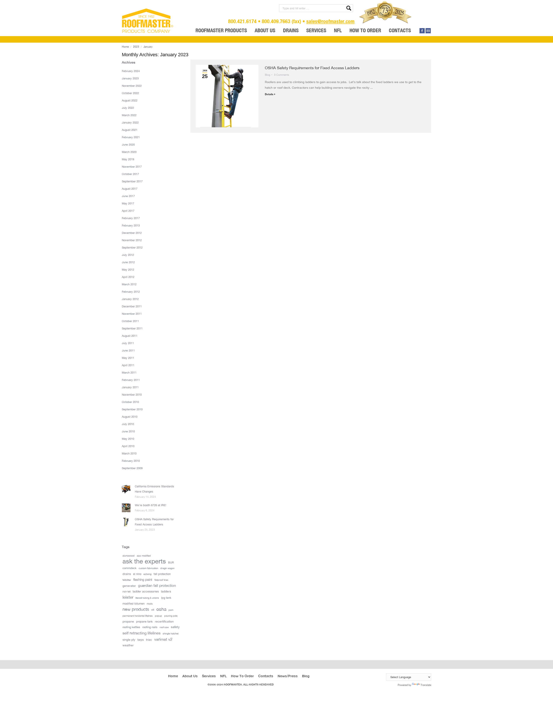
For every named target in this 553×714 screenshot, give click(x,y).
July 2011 (128, 343)
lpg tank (166, 597)
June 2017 (128, 196)
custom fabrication (148, 568)
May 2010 (128, 438)
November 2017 (132, 166)
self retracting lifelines (141, 633)
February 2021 (131, 137)
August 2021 (129, 130)
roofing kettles (131, 627)
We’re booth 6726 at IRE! (150, 505)
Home (125, 46)
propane (128, 621)
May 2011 (128, 357)
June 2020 (128, 144)
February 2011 (131, 380)
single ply (128, 639)
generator (129, 585)
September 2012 (132, 247)
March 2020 (129, 152)
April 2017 (128, 210)
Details (269, 94)
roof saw (164, 627)
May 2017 (128, 203)
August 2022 (129, 100)
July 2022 (128, 107)
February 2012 (131, 291)
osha (161, 609)
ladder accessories (146, 591)
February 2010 (131, 460)
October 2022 (130, 93)
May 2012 (128, 269)
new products (135, 609)
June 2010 (128, 431)
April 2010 (128, 446)
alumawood (128, 555)
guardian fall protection (157, 585)
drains (126, 574)
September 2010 (132, 409)
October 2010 (130, 402)
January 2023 (130, 78)
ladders (166, 591)
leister (127, 597)
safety (175, 627)
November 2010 (132, 394)
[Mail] (428, 30)
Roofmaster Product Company (148, 21)
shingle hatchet (170, 633)
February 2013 (131, 225)
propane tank (144, 621)
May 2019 (128, 159)
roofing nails (149, 627)
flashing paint (142, 580)
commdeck (129, 568)
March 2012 (129, 284)
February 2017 (131, 218)
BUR (171, 562)
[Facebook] (422, 30)
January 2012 (130, 299)
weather (128, 645)
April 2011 (128, 365)
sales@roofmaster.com (330, 21)
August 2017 (129, 188)
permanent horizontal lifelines (137, 615)
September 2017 (132, 181)
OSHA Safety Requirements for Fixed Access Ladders (312, 67)
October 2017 (130, 174)
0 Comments (281, 74)
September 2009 (132, 468)
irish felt (126, 591)
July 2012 (128, 255)
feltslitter (126, 579)
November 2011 (132, 313)
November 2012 (132, 240)
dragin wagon (167, 568)
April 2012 (128, 277)
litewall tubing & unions (147, 597)
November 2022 (132, 85)
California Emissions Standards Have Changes (154, 489)
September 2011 (132, 328)
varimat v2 (163, 639)
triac (149, 639)
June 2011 (128, 350)
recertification (164, 621)
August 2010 (129, 416)
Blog (267, 74)
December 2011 (132, 306)
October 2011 (130, 321)
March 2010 (129, 453)
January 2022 (130, 122)
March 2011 (129, 372)
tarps (140, 639)
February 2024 (131, 71)
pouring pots (171, 615)
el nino (137, 574)
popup (158, 615)
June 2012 (128, 262)
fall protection (162, 574)
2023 (136, 46)
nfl (152, 609)
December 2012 (132, 232)
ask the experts (144, 561)
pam (170, 609)
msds (150, 603)
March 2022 (129, 115)
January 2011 (130, 387)
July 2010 (128, 424)
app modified (144, 555)
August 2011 (129, 335)
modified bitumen (133, 603)
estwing (147, 574)
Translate (426, 685)
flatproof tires (161, 579)
